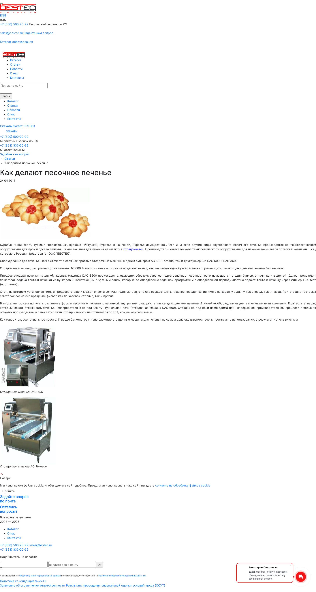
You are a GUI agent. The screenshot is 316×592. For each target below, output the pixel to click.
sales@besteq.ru (11, 33)
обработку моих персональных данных (40, 575)
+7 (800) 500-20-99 (14, 24)
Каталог (15, 60)
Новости (16, 69)
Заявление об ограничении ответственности (32, 585)
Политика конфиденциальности (23, 581)
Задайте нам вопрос (38, 33)
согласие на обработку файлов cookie (182, 485)
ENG (3, 15)
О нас (14, 73)
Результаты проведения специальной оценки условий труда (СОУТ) (115, 585)
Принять (8, 491)
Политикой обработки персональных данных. (122, 575)
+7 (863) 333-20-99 (14, 145)
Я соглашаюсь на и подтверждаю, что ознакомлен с (73, 575)
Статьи (15, 64)
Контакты (17, 77)
